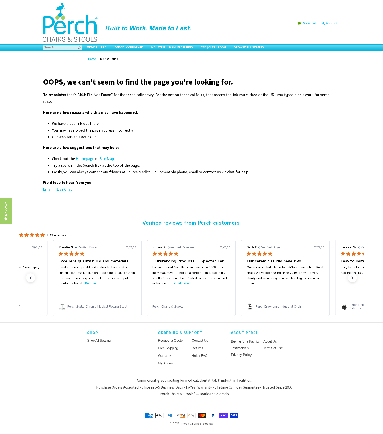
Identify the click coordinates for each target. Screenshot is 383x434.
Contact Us (200, 340)
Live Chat (64, 189)
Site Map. (107, 158)
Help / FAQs (200, 355)
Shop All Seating (99, 340)
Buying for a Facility (245, 341)
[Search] (80, 47)
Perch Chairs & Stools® (197, 423)
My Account (329, 23)
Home (92, 59)
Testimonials (240, 348)
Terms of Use (273, 348)
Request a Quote (170, 340)
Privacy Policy (241, 355)
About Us (270, 341)
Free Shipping (168, 348)
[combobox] (62, 47)
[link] (97, 306)
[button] (30, 277)
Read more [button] (92, 283)
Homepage (85, 158)
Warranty (164, 355)
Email (47, 189)
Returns (197, 348)
